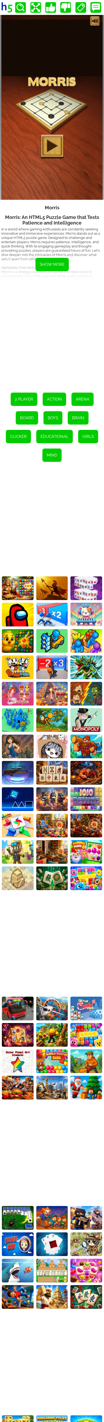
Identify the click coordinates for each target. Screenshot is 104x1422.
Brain (78, 417)
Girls (88, 436)
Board (27, 417)
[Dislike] (65, 7)
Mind (52, 455)
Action (54, 399)
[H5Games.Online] (7, 7)
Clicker (18, 436)
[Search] (20, 7)
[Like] (50, 7)
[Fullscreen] (35, 7)
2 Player (24, 399)
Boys (53, 417)
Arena (82, 399)
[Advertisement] (52, 333)
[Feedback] (95, 7)
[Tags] (80, 7)
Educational (55, 436)
